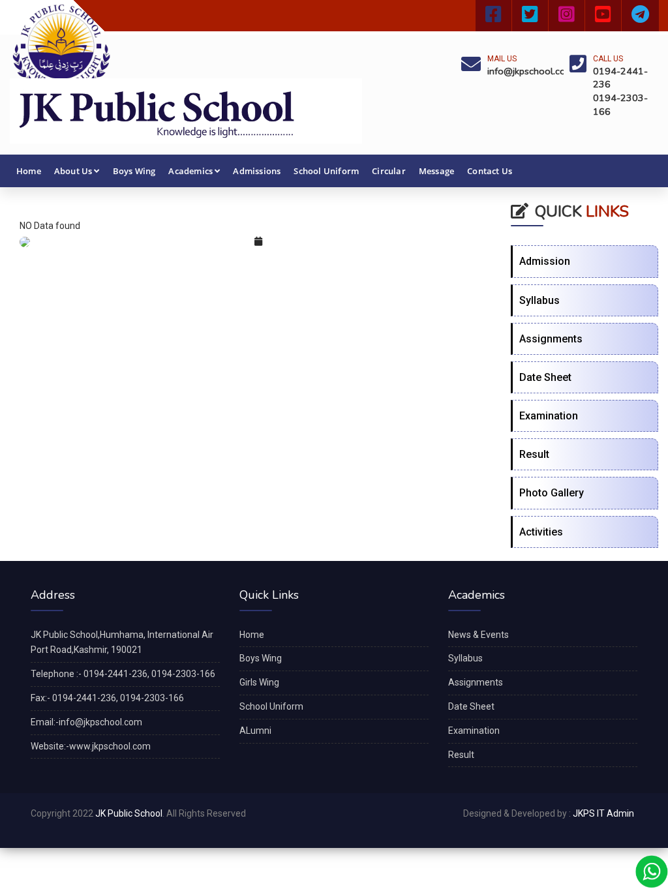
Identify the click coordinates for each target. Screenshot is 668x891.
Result (534, 454)
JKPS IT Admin (603, 813)
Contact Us (489, 171)
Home (28, 171)
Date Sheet (545, 377)
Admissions (257, 171)
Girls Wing (259, 682)
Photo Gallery (551, 493)
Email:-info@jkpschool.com (86, 722)
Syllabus (539, 300)
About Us (73, 171)
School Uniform (326, 171)
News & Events (478, 634)
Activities (541, 532)
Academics (190, 171)
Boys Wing (134, 171)
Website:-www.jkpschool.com (91, 746)
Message (436, 171)
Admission (544, 261)
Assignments (551, 339)
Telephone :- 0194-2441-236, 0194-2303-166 (123, 674)
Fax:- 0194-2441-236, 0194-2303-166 (107, 698)
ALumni (255, 730)
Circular (389, 171)
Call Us (608, 58)
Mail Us (502, 58)
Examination (548, 416)
